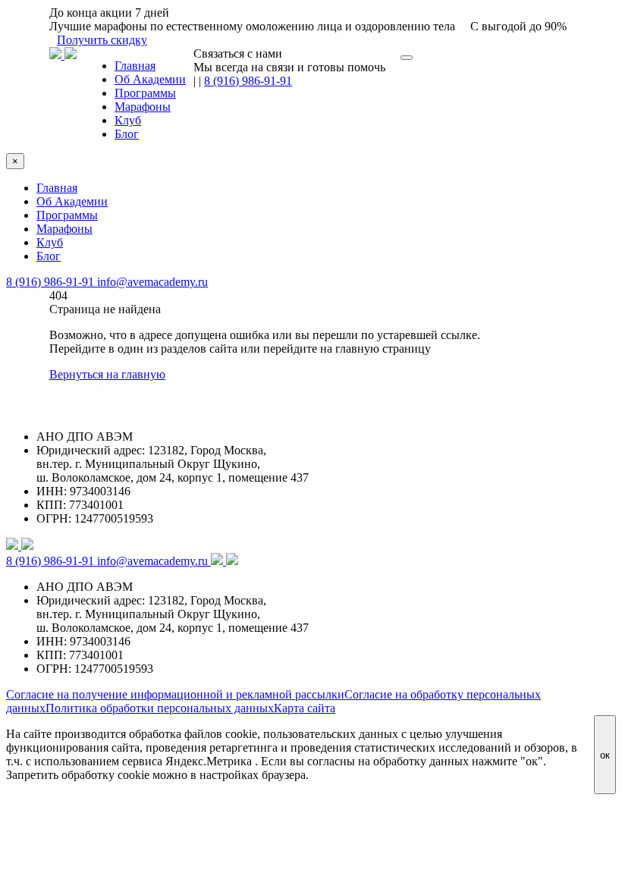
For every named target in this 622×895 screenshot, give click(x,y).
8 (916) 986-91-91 (248, 80)
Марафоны (143, 106)
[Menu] (407, 57)
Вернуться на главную (107, 374)
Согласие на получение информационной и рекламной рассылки (175, 694)
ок (605, 755)
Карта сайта (304, 708)
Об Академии (150, 79)
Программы (145, 92)
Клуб (128, 120)
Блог (127, 133)
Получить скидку (102, 39)
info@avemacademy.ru (152, 281)
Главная (135, 65)
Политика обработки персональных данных (160, 708)
